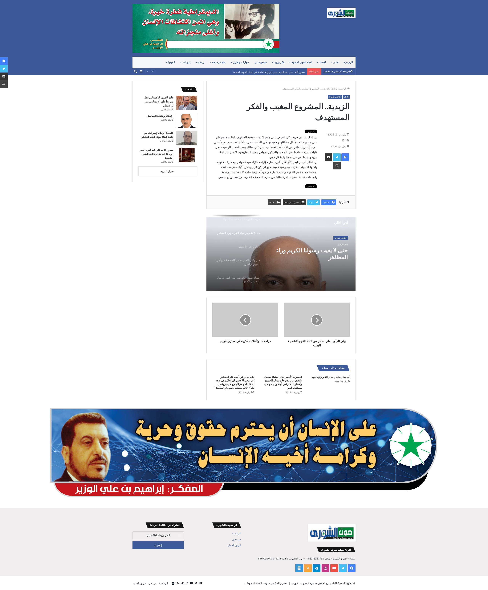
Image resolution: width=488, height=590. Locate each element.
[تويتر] (337, 157)
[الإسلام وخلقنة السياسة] (186, 121)
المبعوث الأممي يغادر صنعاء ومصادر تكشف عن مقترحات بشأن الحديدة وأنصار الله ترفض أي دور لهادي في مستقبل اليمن (282, 382)
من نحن (236, 539)
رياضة (201, 62)
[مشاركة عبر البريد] (328, 157)
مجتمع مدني (260, 62)
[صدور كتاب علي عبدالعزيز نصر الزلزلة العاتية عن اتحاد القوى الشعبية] (186, 155)
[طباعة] (337, 165)
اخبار (336, 62)
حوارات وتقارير (241, 62)
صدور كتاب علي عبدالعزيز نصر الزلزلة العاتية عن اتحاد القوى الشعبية (269, 71)
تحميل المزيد (167, 171)
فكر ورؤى (279, 62)
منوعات (187, 62)
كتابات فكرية (335, 96)
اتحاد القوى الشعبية (302, 62)
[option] (281, 253)
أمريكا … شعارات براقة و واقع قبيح (331, 377)
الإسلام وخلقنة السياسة (160, 116)
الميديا (171, 62)
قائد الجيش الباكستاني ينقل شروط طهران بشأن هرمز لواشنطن (158, 101)
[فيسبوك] (345, 157)
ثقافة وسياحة (219, 62)
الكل (333, 88)
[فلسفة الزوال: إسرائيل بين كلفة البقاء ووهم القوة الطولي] (186, 138)
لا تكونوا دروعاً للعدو (325, 250)
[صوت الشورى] (341, 13)
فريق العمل (234, 545)
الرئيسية (348, 62)
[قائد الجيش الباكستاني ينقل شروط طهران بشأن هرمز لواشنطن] (186, 103)
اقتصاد (322, 62)
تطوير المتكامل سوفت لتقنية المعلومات (266, 583)
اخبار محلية (341, 237)
